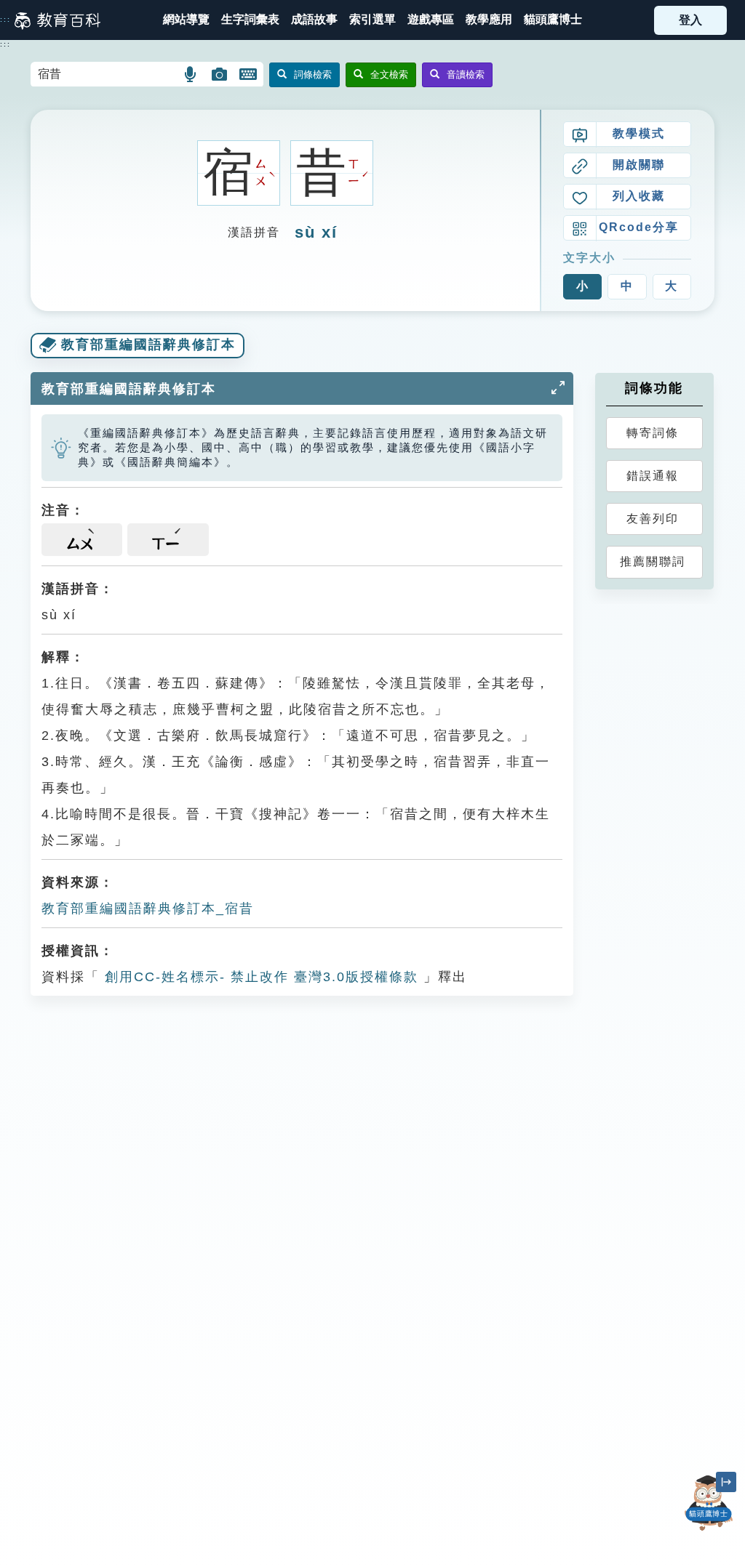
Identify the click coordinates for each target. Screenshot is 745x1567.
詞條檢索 (313, 74)
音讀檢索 (466, 74)
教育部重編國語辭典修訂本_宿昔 (147, 908)
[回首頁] (57, 20)
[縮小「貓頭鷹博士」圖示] (726, 1482)
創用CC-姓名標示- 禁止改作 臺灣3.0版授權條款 (259, 977)
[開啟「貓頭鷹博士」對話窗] (708, 1503)
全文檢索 (389, 74)
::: (5, 19)
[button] (372, 20)
